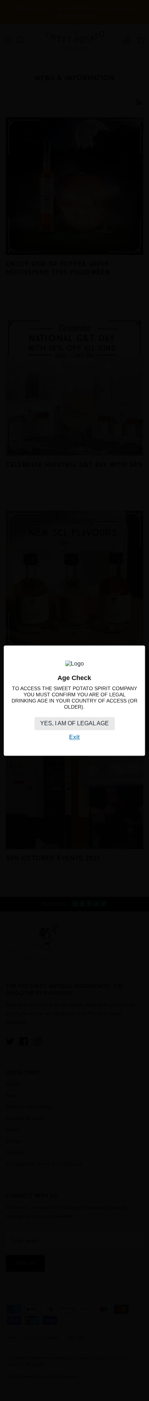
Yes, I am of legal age (74, 724)
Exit (74, 737)
